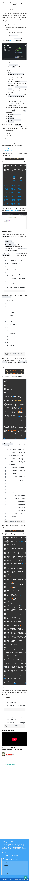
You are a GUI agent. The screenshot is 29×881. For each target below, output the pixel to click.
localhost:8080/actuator (12, 210)
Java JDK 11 (8, 148)
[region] (14, 275)
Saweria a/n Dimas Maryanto (11, 855)
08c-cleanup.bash (8, 708)
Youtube (6, 871)
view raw (22, 291)
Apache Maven (8, 150)
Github (5, 862)
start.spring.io (12, 40)
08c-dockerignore (8, 353)
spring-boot (14, 11)
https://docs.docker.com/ (9, 764)
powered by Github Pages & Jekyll (20, 879)
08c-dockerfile (8, 291)
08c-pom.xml (7, 521)
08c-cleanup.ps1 (8, 725)
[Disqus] (14, 785)
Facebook (6, 865)
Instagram (6, 868)
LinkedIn (6, 873)
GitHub (19, 291)
